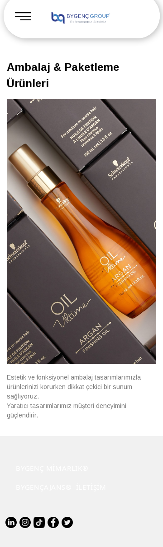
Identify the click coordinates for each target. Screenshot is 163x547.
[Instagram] (25, 522)
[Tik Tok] (39, 522)
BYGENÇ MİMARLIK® (52, 468)
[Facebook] (53, 522)
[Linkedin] (11, 522)
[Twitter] (67, 522)
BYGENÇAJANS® (44, 486)
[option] (81, 231)
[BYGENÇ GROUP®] (80, 18)
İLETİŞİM (91, 486)
